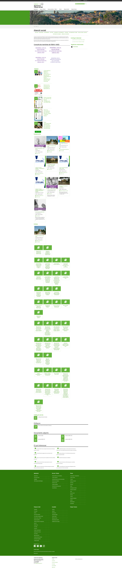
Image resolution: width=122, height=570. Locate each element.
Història (35, 512)
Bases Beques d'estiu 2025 (56, 374)
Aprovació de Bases (57, 34)
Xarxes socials (54, 516)
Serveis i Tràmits (42, 9)
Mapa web (53, 567)
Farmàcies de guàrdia (37, 538)
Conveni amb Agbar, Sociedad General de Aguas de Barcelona (56, 293)
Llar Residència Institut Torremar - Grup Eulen (51, 165)
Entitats (51, 32)
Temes (60, 9)
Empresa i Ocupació (73, 489)
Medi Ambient (72, 501)
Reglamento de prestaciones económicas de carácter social (38, 252)
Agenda (53, 511)
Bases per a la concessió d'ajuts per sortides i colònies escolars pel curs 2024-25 (39, 391)
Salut (71, 491)
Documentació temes (73, 32)
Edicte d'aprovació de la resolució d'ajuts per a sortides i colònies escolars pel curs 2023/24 (65, 328)
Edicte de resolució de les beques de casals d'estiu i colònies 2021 (66, 345)
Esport (71, 486)
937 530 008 (62, 150)
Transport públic (36, 540)
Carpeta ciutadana (55, 484)
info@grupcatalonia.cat (39, 173)
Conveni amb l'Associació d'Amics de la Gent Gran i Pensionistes (65, 265)
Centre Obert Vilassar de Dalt (63, 144)
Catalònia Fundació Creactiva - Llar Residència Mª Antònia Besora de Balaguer (39, 190)
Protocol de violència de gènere (39, 317)
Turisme (71, 479)
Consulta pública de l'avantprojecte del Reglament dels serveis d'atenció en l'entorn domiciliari (65, 467)
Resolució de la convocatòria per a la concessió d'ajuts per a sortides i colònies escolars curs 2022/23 (47, 346)
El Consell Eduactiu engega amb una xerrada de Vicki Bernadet (43, 454)
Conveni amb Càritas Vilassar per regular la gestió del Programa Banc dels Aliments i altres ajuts (47, 266)
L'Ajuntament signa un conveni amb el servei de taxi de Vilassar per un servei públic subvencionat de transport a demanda (66, 449)
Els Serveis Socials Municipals (79, 39)
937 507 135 (38, 153)
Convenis (66, 32)
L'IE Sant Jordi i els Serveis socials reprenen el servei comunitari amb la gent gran (43, 463)
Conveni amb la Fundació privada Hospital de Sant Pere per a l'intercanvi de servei (38, 265)
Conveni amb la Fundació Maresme (56, 264)
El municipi (35, 511)
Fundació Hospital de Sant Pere (51, 146)
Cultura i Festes (72, 477)
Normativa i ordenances (59, 32)
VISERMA (35, 479)
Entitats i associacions (37, 530)
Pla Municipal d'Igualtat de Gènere (47, 306)
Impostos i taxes (54, 482)
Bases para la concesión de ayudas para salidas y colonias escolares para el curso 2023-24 (57, 391)
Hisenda (71, 494)
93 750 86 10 (38, 174)
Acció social (75, 46)
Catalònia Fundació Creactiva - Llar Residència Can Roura (39, 168)
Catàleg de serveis (65, 34)
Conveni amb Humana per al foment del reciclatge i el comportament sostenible (38, 294)
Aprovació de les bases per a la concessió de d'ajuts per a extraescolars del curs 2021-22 (38, 360)
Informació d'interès (37, 514)
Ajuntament (35, 9)
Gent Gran (71, 482)
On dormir (35, 528)
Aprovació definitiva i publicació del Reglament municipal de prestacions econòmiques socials (47, 361)
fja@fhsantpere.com (51, 150)
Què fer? (35, 523)
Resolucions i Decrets (82, 32)
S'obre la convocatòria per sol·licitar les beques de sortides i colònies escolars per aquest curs (44, 467)
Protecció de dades (55, 562)
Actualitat (35, 509)
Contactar (53, 560)
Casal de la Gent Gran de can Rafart (63, 186)
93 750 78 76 (50, 169)
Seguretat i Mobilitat (73, 498)
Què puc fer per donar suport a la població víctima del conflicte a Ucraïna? (44, 458)
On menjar (35, 526)
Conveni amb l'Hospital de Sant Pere (65, 277)
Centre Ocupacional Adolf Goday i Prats (63, 168)
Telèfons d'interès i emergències (39, 521)
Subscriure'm (36, 553)
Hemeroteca (54, 512)
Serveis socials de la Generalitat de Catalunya (45, 425)
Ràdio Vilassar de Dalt (55, 519)
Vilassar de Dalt (66, 9)
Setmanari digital (54, 514)
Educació (71, 484)
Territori (71, 496)
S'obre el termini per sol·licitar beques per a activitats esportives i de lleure (65, 463)
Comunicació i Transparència (74, 475)
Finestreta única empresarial (56, 486)
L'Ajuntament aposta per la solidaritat (64, 457)
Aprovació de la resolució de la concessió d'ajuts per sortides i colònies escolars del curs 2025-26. (39, 328)
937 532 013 (50, 193)
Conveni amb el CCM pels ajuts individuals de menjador (47, 293)
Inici (34, 26)
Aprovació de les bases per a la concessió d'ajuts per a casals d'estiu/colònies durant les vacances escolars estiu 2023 (38, 408)
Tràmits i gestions (55, 477)
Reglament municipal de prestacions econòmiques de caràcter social (47, 253)
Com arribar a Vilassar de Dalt (38, 516)
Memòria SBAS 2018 (65, 306)
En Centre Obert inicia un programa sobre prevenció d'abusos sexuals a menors (44, 449)
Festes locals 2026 (37, 519)
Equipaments (46, 32)
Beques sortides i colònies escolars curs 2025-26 (48, 374)
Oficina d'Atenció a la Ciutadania (57, 475)
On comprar (36, 533)
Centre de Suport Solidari (51, 189)
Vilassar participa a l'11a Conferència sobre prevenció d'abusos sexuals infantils (65, 454)
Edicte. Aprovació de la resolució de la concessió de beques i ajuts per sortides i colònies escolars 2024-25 (56, 328)
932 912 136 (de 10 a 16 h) (64, 190)
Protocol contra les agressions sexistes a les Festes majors (38, 306)
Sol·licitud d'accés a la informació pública (58, 479)
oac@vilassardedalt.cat (38, 563)
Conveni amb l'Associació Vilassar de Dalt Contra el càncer (38, 278)
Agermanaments (36, 535)
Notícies (36, 32)
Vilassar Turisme (74, 9)
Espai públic (72, 503)
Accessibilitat (54, 565)
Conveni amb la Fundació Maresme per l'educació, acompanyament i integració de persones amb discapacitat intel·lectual (47, 279)
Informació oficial (36, 477)
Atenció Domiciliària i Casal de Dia (39, 149)
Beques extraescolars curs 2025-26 (38, 374)
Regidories (41, 32)
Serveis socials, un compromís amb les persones (56, 306)
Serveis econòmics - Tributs (52, 9)
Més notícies (38, 131)
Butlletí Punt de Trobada (55, 521)
